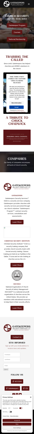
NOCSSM (18, 381)
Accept (16, 107)
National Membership (17, 39)
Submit (6, 369)
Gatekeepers (13, 388)
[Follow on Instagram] (17, 394)
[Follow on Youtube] (20, 394)
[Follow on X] (13, 394)
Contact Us (17, 337)
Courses (17, 32)
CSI (26, 388)
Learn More (17, 222)
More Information (16, 103)
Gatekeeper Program (17, 25)
